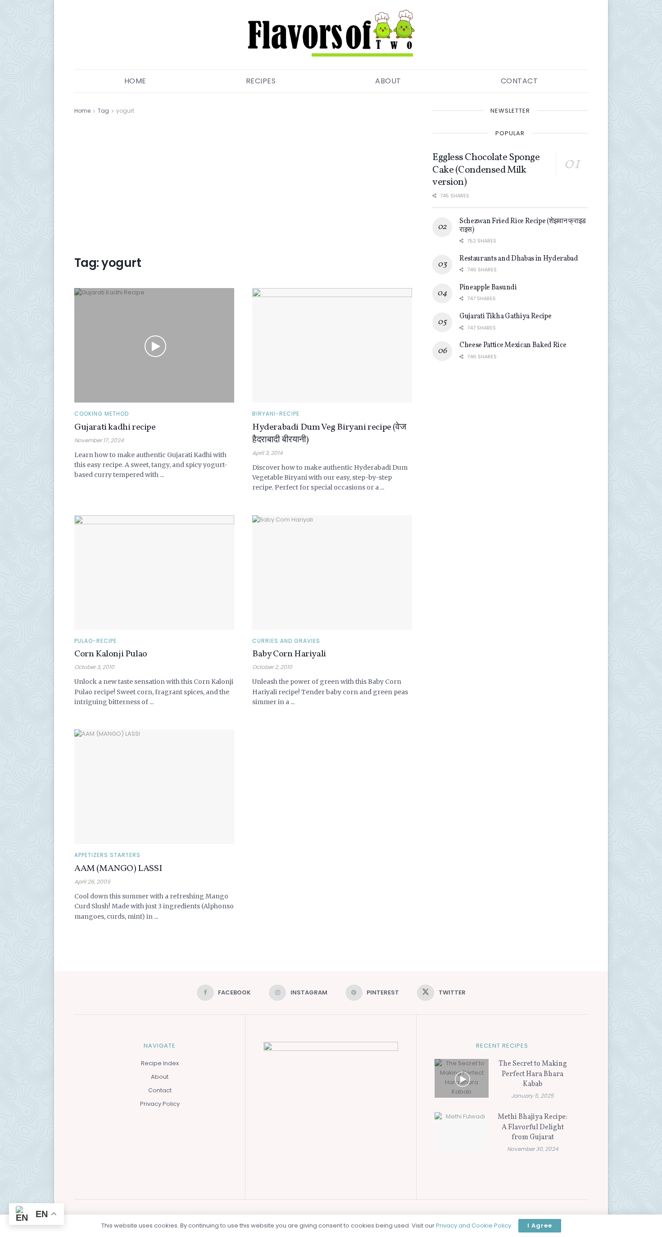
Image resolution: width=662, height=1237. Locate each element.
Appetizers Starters (107, 855)
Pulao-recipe (95, 641)
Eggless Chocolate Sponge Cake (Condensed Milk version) (486, 170)
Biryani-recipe (275, 414)
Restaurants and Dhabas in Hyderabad (518, 259)
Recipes (261, 81)
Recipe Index (160, 1063)
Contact (519, 81)
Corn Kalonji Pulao (110, 654)
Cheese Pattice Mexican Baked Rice (512, 345)
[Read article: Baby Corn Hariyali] (332, 572)
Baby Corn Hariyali (289, 654)
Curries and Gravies (286, 641)
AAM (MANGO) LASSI (118, 868)
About (388, 81)
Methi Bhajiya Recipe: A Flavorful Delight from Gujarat (532, 1127)
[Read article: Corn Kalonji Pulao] (154, 572)
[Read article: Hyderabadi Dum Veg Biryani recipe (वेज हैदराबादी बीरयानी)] (332, 345)
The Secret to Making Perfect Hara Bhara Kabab (533, 1074)
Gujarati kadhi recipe (115, 427)
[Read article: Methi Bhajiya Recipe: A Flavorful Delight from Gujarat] (462, 1131)
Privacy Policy (160, 1104)
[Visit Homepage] (331, 34)
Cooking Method (101, 414)
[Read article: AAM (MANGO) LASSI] (154, 786)
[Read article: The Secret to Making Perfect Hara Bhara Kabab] (462, 1078)
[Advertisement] (243, 183)
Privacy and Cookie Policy (473, 1225)
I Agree (539, 1225)
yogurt (125, 111)
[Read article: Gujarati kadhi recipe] (154, 345)
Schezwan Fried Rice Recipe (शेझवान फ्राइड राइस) (522, 225)
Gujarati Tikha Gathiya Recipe (505, 316)
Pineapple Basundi (488, 288)
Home (135, 81)
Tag (103, 111)
